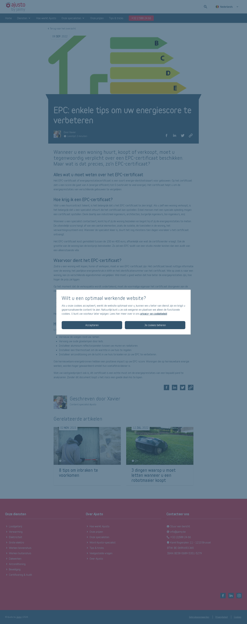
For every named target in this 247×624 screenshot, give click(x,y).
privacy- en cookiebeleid (153, 313)
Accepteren (92, 325)
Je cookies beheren (155, 325)
